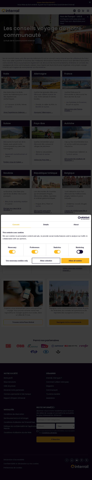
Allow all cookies (75, 261)
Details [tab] (46, 224)
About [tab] (76, 224)
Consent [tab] (16, 224)
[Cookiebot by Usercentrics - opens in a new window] (79, 218)
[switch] (35, 251)
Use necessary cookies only (17, 261)
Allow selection (46, 261)
